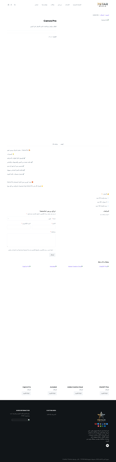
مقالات (52, 5)
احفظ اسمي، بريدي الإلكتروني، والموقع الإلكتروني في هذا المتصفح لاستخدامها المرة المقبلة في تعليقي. (30, 250)
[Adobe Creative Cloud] (71, 324)
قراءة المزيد (104, 393)
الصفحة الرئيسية (77, 5)
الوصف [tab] (62, 144)
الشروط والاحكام (51, 414)
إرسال (52, 254)
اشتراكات (50, 36)
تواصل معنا (44, 5)
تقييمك (53, 218)
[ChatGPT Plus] (97, 324)
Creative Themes (67, 459)
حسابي (36, 5)
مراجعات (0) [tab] (55, 144)
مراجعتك (52, 232)
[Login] (11, 4)
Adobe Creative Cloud (75, 387)
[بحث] (14, 4)
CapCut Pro (27, 387)
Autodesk (53, 387)
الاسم (53, 223)
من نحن (60, 5)
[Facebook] (107, 445)
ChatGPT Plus (104, 387)
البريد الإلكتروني (26, 223)
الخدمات (67, 5)
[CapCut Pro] (19, 324)
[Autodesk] (45, 324)
